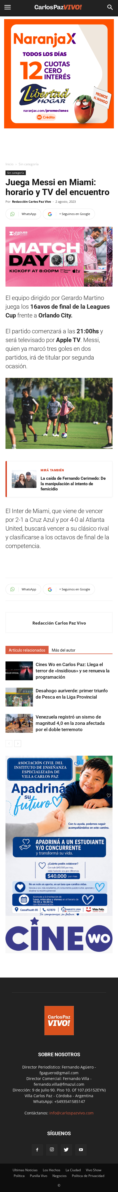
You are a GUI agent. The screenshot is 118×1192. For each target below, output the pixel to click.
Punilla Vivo (38, 1175)
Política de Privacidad (88, 1175)
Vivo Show (93, 1170)
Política (19, 1175)
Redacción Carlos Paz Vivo (31, 201)
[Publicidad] (59, 73)
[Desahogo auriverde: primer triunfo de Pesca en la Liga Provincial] (19, 697)
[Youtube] (80, 1149)
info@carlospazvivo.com (71, 1113)
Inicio (9, 164)
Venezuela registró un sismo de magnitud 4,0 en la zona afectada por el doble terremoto (70, 723)
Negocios (59, 1175)
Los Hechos (51, 1170)
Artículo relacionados (27, 650)
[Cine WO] (59, 950)
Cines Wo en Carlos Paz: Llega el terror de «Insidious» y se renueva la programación (72, 671)
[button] (110, 7)
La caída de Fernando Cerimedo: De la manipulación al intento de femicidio (73, 483)
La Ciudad (73, 1170)
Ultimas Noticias (25, 1170)
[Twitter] (66, 1149)
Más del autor (63, 650)
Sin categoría (29, 164)
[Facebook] (37, 1149)
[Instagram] (51, 1149)
